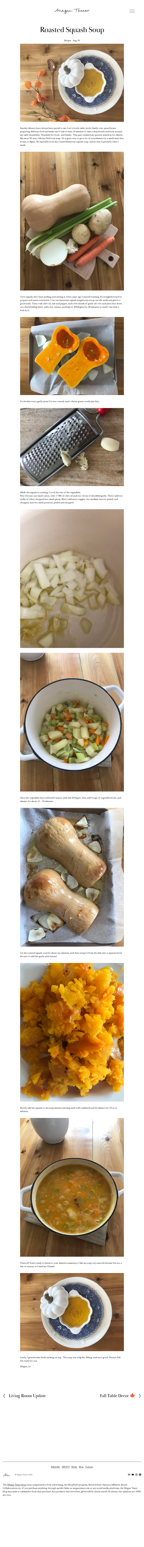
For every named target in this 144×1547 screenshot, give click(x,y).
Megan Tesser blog (16, 1485)
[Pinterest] (140, 1474)
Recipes (67, 41)
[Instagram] (136, 1474)
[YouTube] (133, 1474)
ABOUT (66, 1467)
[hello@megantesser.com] (129, 1474)
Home (74, 1467)
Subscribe (55, 1467)
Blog (81, 1467)
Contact (89, 1467)
